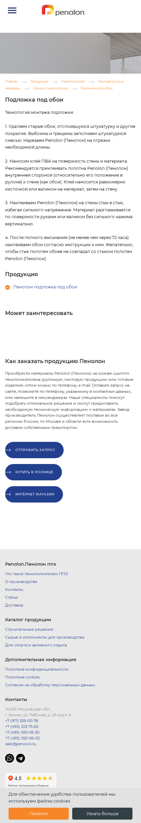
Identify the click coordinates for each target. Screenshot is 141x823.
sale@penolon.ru (20, 744)
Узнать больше (102, 813)
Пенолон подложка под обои (45, 286)
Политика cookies (22, 677)
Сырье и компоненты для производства (44, 637)
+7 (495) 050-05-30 (22, 732)
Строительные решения (29, 629)
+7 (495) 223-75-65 (21, 726)
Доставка (14, 605)
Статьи (11, 597)
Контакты (14, 589)
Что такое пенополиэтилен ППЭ (36, 573)
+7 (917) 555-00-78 (21, 720)
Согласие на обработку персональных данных (50, 685)
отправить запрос (35, 450)
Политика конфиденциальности (36, 669)
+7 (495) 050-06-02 (22, 738)
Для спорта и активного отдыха (36, 645)
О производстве (21, 581)
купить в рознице (34, 472)
